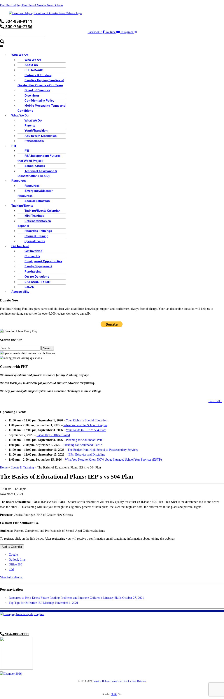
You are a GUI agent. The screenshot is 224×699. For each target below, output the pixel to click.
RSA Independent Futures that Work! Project (39, 158)
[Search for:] (20, 348)
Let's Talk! (215, 401)
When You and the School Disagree (85, 425)
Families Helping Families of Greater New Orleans (31, 5)
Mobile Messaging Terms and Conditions (41, 108)
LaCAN (29, 287)
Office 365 (15, 564)
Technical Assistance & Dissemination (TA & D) (37, 173)
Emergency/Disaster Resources (35, 193)
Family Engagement (38, 266)
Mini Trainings (34, 215)
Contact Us (32, 256)
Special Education (37, 200)
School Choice (34, 165)
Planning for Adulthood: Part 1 (85, 440)
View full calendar (11, 577)
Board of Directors (37, 90)
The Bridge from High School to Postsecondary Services (103, 449)
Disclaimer (31, 95)
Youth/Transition (35, 130)
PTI (13, 146)
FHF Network (33, 70)
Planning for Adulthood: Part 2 (82, 445)
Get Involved (33, 251)
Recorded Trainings (38, 230)
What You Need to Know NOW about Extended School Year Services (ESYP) (113, 459)
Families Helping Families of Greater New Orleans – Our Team (41, 83)
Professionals (34, 141)
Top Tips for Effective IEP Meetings (43, 602)
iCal (11, 569)
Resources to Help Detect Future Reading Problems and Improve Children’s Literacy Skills (76, 597)
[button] (112, 47)
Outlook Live (17, 559)
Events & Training (22, 467)
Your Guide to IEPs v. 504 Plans (86, 430)
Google (13, 554)
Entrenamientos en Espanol (34, 223)
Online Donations (36, 276)
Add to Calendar (12, 546)
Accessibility (20, 291)
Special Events (34, 241)
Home (3, 467)
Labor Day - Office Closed (53, 435)
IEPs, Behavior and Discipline (86, 454)
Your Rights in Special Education (86, 420)
